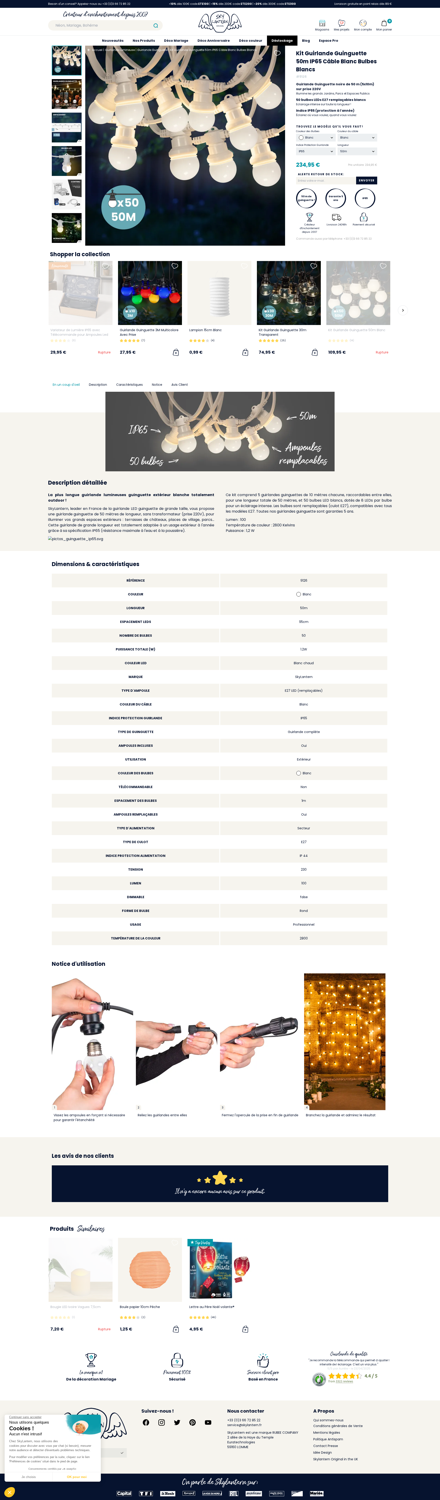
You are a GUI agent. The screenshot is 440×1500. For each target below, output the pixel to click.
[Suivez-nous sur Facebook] (146, 1422)
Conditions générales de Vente (338, 1426)
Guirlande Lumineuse (120, 50)
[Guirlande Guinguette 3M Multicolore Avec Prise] (150, 293)
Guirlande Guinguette (152, 50)
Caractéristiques (129, 384)
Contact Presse (325, 1446)
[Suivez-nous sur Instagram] (161, 1422)
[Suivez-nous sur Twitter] (177, 1422)
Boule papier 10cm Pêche (140, 1307)
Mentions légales (326, 1432)
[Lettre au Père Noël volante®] (219, 1270)
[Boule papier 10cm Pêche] (150, 1270)
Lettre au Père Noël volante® (211, 1307)
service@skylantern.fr (244, 1425)
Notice (157, 384)
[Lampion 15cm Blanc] (219, 293)
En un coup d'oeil (66, 384)
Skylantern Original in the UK (335, 1459)
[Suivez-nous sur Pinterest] (192, 1422)
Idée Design (322, 1452)
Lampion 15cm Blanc (205, 330)
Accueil (97, 50)
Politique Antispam (328, 1439)
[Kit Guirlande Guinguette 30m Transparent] (289, 293)
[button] (39, 310)
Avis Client (179, 384)
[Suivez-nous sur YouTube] (208, 1422)
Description (98, 384)
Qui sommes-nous (328, 1420)
